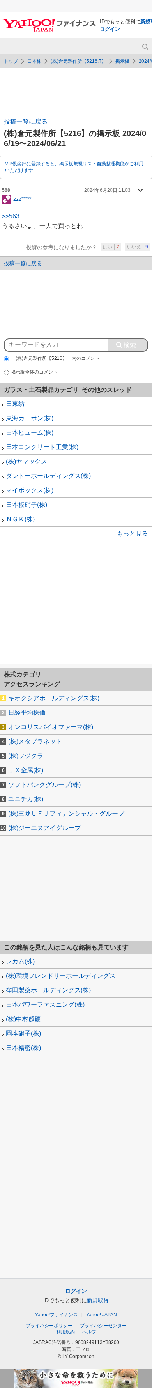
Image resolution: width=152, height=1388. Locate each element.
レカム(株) (20, 961)
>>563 (10, 216)
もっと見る (132, 533)
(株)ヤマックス (26, 461)
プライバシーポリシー (49, 1325)
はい (111, 247)
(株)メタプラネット (35, 741)
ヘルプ (89, 1332)
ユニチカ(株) (25, 799)
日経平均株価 (27, 712)
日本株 (34, 61)
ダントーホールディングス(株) (48, 476)
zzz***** (22, 198)
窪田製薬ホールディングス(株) (48, 990)
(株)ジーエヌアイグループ (44, 828)
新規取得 (98, 1300)
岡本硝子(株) (23, 1033)
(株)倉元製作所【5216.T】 (78, 61)
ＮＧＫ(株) (20, 519)
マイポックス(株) (29, 490)
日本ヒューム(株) (29, 432)
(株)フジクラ (25, 755)
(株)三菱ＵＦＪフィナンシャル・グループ (66, 813)
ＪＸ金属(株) (25, 770)
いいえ (137, 247)
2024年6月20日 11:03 (107, 190)
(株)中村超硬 (23, 1019)
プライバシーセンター (103, 1325)
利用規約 (65, 1332)
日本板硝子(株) (26, 504)
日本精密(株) (23, 1048)
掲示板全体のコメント (34, 372)
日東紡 (15, 403)
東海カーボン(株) (29, 418)
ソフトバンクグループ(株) (44, 784)
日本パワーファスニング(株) (45, 1004)
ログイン (110, 29)
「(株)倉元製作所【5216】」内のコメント (55, 358)
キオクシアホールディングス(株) (53, 698)
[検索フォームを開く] (145, 47)
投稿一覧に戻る (26, 121)
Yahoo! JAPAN (101, 1314)
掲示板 (122, 61)
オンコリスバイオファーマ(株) (50, 727)
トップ (11, 61)
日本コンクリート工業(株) (42, 447)
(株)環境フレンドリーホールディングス (61, 975)
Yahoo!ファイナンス (56, 1314)
